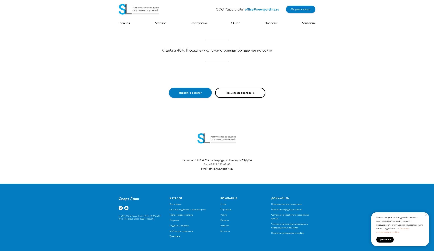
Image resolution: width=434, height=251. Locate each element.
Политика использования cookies (287, 232)
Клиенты (224, 220)
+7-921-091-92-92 (219, 164)
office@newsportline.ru (262, 9)
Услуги (223, 214)
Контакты (308, 23)
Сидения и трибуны (179, 225)
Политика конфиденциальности (286, 209)
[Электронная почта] (126, 208)
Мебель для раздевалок (181, 231)
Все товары (175, 204)
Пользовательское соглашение (286, 204)
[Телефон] (121, 208)
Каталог (160, 23)
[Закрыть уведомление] (426, 215)
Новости (270, 23)
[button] (300, 9)
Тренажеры (175, 236)
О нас (235, 23)
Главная (124, 23)
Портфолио (198, 23)
